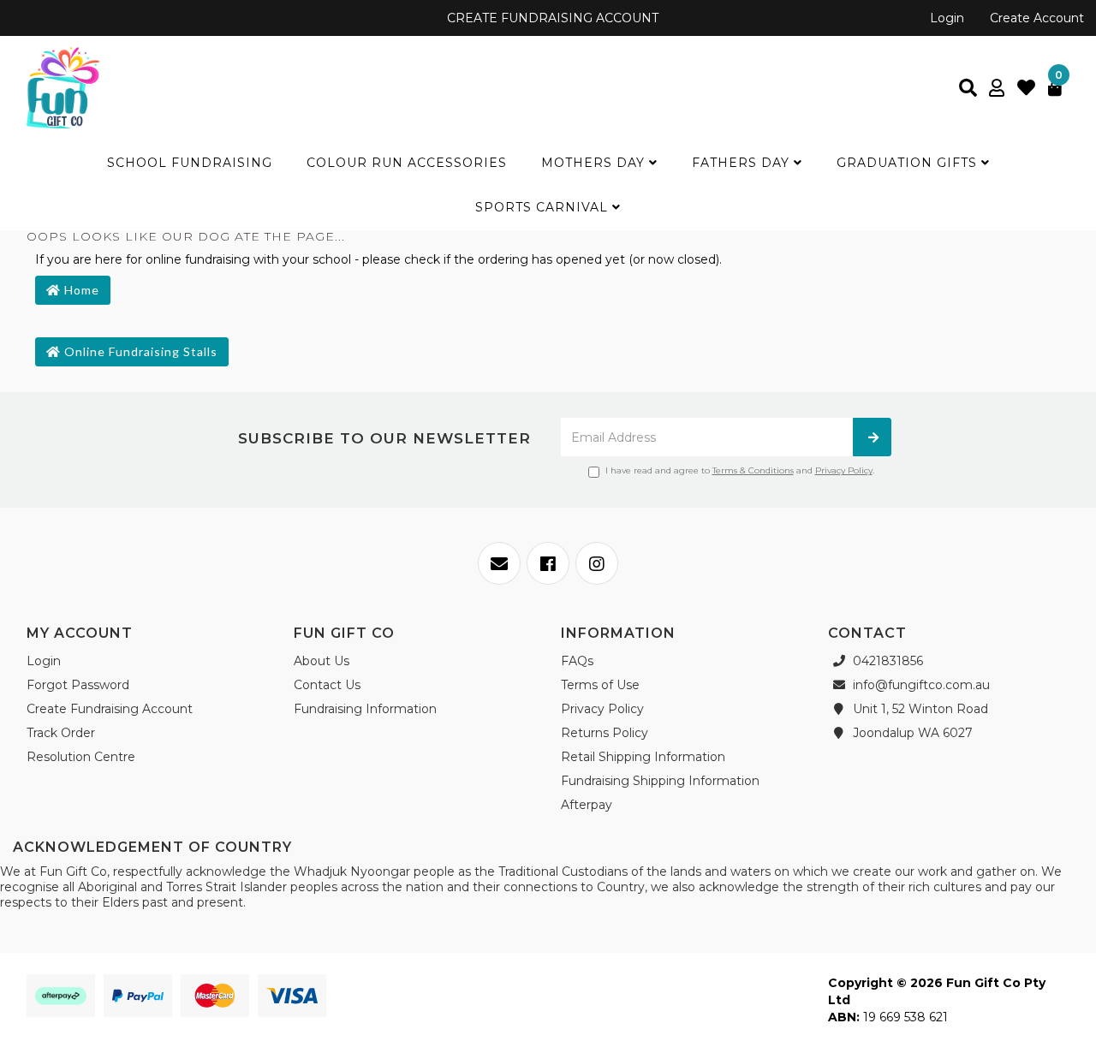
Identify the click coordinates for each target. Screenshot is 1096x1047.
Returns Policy (604, 733)
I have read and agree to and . (739, 470)
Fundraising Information (365, 709)
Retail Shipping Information (643, 756)
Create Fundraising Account (110, 709)
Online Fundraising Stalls (139, 351)
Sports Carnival (543, 207)
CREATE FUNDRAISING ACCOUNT (551, 18)
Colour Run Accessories (407, 162)
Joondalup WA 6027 (911, 733)
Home (80, 290)
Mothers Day (595, 162)
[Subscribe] (872, 437)
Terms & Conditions (753, 470)
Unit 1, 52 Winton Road (918, 709)
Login (947, 18)
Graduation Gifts (909, 162)
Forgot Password (78, 685)
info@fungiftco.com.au (919, 685)
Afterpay (586, 804)
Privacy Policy (844, 470)
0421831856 (886, 661)
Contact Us (327, 685)
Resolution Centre (81, 756)
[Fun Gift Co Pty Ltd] (63, 86)
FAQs (577, 661)
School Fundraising (189, 162)
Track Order (61, 733)
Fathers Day (743, 162)
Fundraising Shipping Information (660, 780)
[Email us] (499, 563)
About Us (321, 661)
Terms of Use (600, 685)
